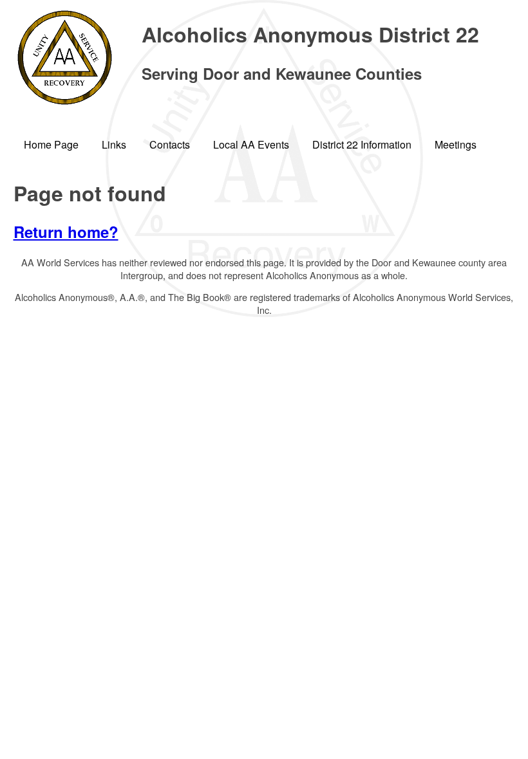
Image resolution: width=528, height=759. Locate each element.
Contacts (169, 144)
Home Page (51, 144)
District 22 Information (361, 144)
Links (114, 144)
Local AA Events (251, 144)
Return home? (66, 231)
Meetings (455, 144)
